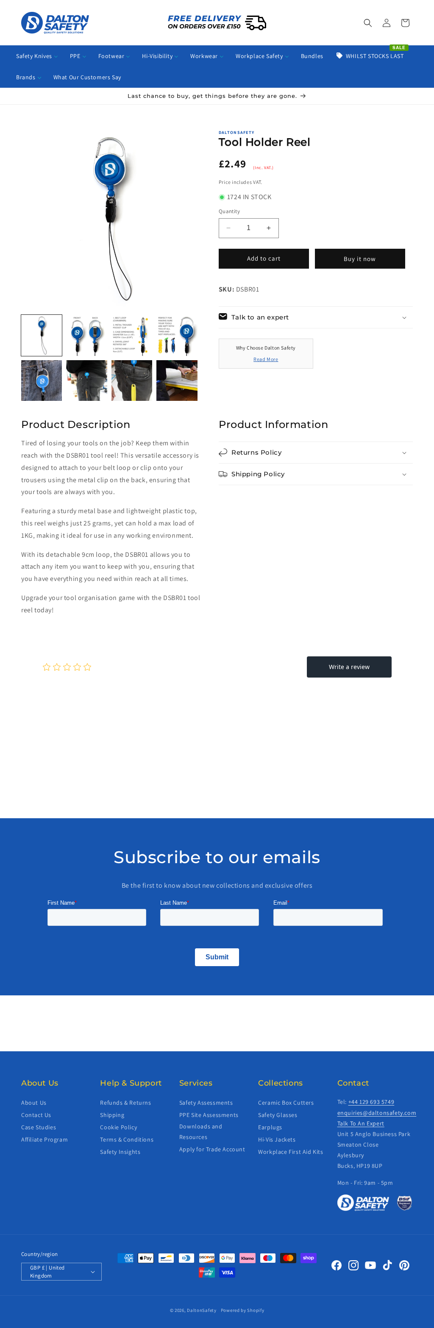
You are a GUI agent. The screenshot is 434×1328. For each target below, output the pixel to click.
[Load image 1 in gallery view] (41, 335)
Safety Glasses (277, 1115)
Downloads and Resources (201, 1131)
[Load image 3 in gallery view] (131, 335)
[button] (368, 23)
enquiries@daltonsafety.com (377, 1113)
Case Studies (38, 1127)
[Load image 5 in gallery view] (41, 380)
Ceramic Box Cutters (286, 1102)
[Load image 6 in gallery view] (86, 380)
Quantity (229, 211)
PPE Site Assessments (209, 1115)
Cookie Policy (118, 1127)
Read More (265, 359)
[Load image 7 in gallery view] (131, 380)
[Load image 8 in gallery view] (176, 380)
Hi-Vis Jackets (276, 1139)
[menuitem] (37, 56)
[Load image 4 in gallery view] (176, 335)
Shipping (112, 1115)
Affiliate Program (44, 1139)
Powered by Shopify (242, 1310)
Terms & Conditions (126, 1139)
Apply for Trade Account (212, 1149)
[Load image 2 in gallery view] (86, 335)
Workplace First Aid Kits (290, 1152)
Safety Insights (120, 1152)
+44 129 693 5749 (371, 1102)
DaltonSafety (201, 1310)
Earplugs (270, 1127)
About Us (34, 1102)
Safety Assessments (206, 1102)
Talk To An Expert (360, 1123)
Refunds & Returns (125, 1102)
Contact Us (36, 1115)
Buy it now (360, 259)
